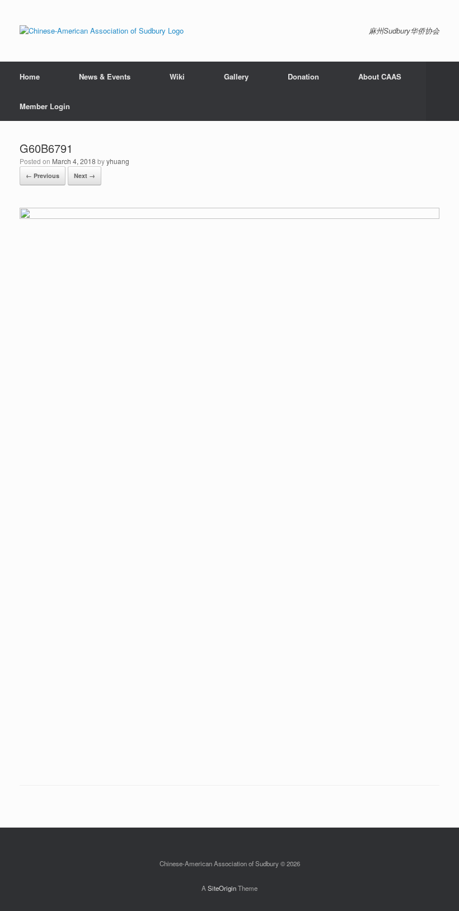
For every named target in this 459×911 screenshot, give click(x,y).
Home (30, 76)
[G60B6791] (229, 216)
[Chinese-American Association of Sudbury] (102, 30)
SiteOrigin (222, 888)
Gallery (236, 76)
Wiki (177, 76)
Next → (84, 175)
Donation (303, 76)
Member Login (45, 106)
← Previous (42, 175)
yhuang (117, 161)
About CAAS (379, 76)
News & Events (104, 76)
